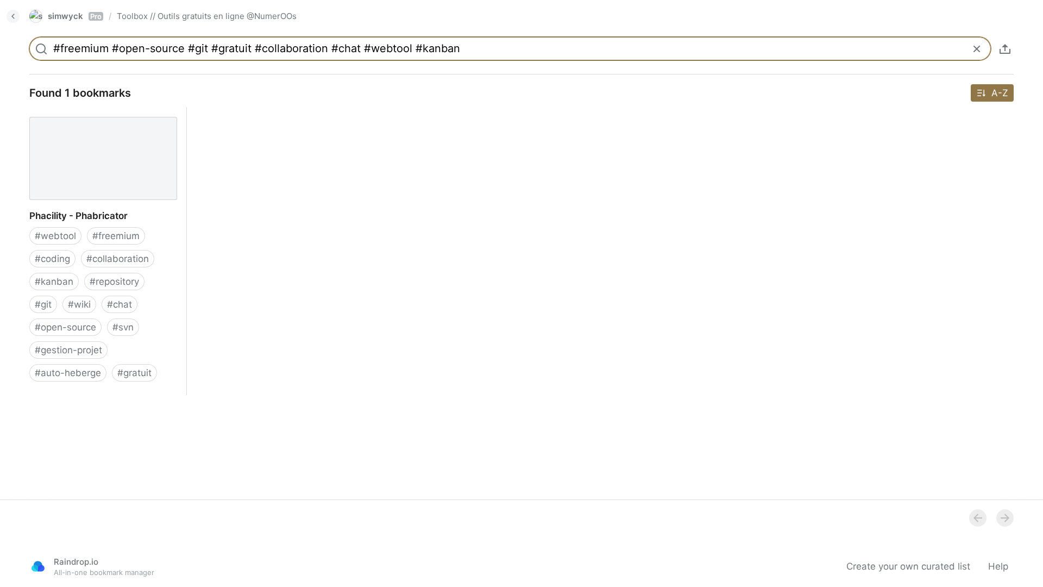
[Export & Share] (1005, 49)
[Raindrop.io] (38, 566)
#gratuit (134, 372)
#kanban (54, 281)
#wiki (79, 304)
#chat (119, 304)
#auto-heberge (68, 372)
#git (43, 304)
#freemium (116, 235)
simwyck (75, 16)
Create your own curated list (908, 566)
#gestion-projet (68, 350)
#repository (114, 281)
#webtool (55, 235)
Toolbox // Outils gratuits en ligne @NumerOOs (207, 16)
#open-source (65, 327)
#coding (52, 258)
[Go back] (13, 16)
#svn (123, 327)
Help (998, 566)
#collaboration (117, 258)
